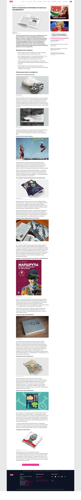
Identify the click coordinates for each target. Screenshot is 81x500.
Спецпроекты (65, 1)
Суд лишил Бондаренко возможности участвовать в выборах (57, 40)
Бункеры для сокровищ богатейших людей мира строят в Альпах (59, 45)
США (27, 1)
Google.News (39, 477)
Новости (23, 1)
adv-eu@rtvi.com (28, 484)
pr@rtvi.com (28, 483)
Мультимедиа (53, 1)
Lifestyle (59, 1)
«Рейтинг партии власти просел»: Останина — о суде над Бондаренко (59, 35)
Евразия (34, 1)
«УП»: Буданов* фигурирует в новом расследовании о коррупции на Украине (57, 53)
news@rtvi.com (28, 482)
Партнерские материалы (24, 485)
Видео (48, 1)
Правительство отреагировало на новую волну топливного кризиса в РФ (59, 49)
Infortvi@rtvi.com (31, 481)
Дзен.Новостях (40, 476)
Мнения (44, 1)
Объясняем (40, 1)
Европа (30, 1)
